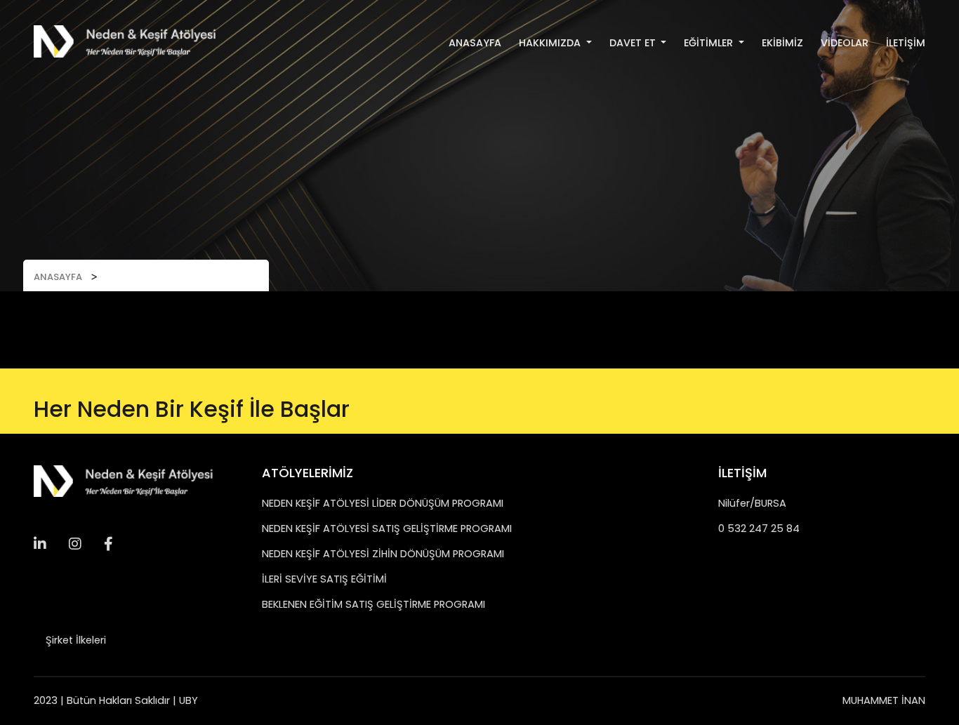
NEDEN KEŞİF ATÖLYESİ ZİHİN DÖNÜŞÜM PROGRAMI (383, 554)
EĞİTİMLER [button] (710, 43)
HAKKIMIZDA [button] (551, 43)
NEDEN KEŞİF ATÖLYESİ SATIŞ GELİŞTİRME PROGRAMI (387, 528)
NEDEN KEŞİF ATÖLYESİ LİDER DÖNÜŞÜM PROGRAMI (382, 503)
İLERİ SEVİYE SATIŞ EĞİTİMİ (324, 579)
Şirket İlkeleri (76, 640)
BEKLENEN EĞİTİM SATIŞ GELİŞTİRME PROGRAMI (373, 604)
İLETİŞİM (905, 43)
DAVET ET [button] (634, 43)
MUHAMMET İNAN (883, 700)
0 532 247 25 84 (759, 528)
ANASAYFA (475, 43)
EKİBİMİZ (782, 43)
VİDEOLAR (844, 43)
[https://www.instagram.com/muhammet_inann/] (45, 544)
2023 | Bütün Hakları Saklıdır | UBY (116, 700)
